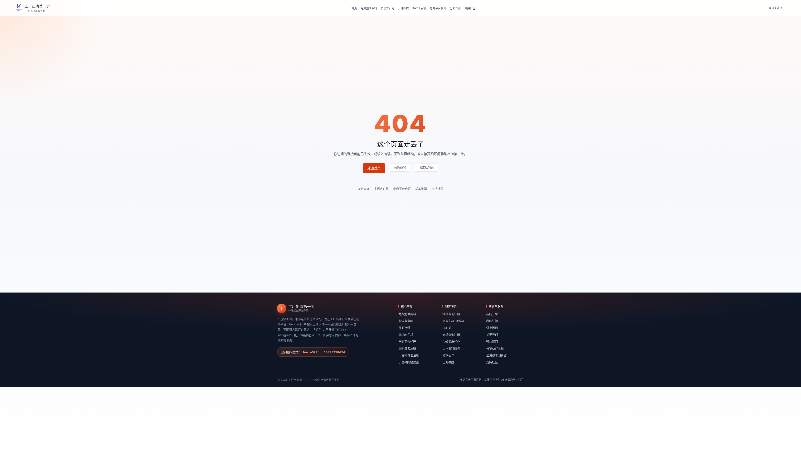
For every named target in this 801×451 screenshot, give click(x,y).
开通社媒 (403, 8)
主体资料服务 (451, 348)
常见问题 (492, 327)
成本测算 (421, 188)
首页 (354, 8)
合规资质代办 (451, 341)
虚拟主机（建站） (454, 321)
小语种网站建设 (408, 362)
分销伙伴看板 (495, 348)
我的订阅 (492, 321)
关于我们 (492, 334)
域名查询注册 (451, 314)
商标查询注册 (451, 334)
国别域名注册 (407, 348)
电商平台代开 (438, 8)
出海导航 (448, 362)
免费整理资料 (369, 8)
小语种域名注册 (408, 355)
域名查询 (363, 188)
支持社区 (470, 8)
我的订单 (492, 314)
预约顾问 (492, 341)
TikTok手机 (419, 8)
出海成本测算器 (496, 355)
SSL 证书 (448, 327)
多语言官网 (387, 8)
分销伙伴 (455, 8)
